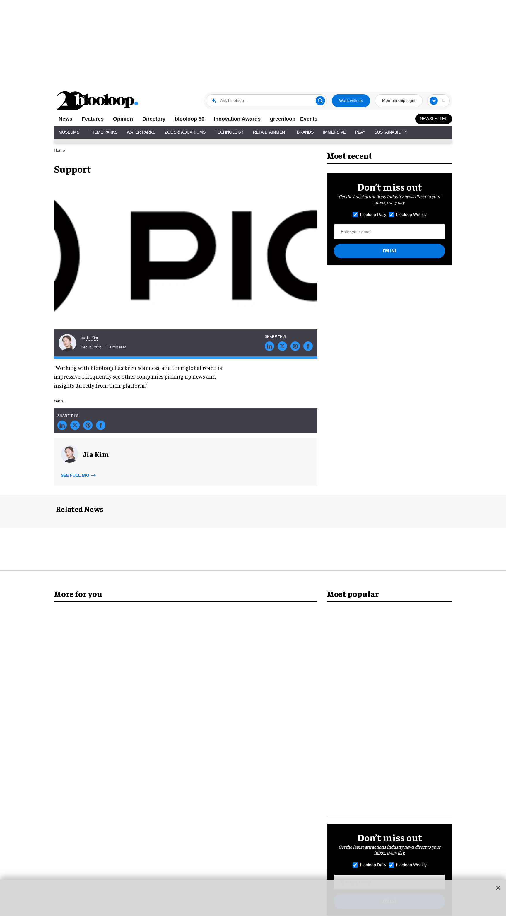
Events (308, 119)
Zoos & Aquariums (185, 132)
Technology (229, 132)
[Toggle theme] (434, 101)
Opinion (123, 119)
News (65, 119)
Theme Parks (103, 132)
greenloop (282, 119)
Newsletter (434, 118)
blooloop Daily (373, 214)
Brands (305, 132)
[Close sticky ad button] (498, 888)
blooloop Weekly (411, 214)
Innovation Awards (237, 119)
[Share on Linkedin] (269, 346)
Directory (153, 119)
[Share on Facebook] (308, 346)
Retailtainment (270, 132)
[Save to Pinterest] (295, 346)
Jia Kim (92, 338)
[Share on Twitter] (282, 346)
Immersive (334, 132)
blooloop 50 (189, 119)
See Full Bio (75, 475)
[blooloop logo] (98, 101)
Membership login (398, 100)
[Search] (320, 100)
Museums (69, 132)
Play (360, 132)
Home (59, 150)
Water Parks (141, 132)
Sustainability (391, 132)
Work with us (351, 100)
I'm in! (389, 250)
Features (93, 119)
